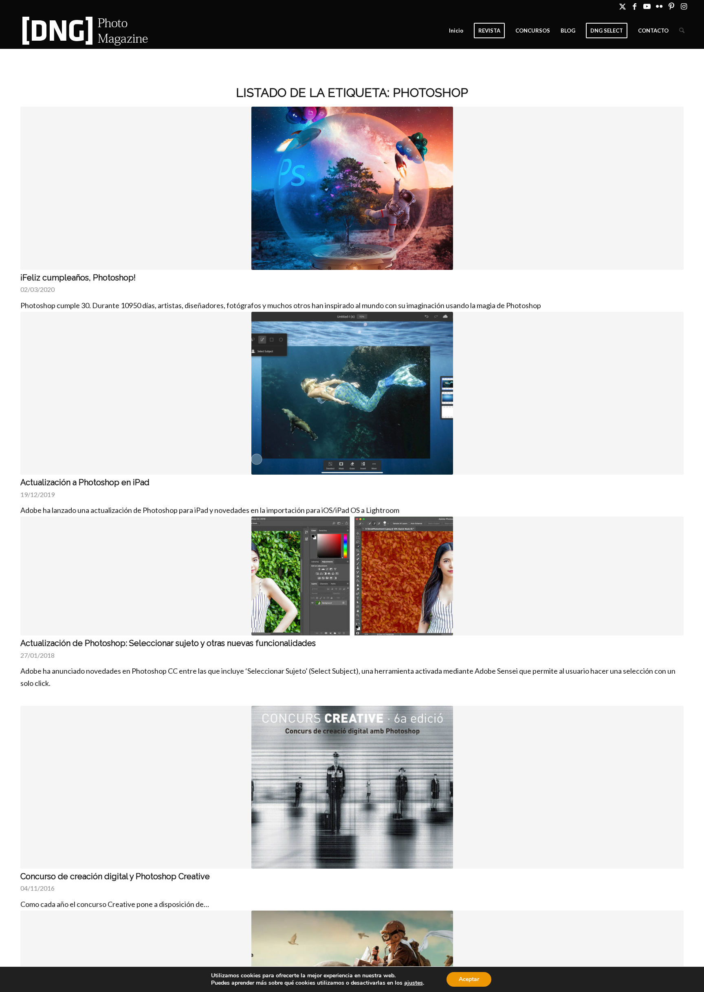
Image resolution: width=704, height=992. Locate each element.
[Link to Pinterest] (671, 6)
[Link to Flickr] (659, 6)
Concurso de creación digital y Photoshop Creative (115, 876)
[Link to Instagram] (684, 6)
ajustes (413, 983)
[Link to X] (622, 6)
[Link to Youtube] (647, 6)
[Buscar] (682, 30)
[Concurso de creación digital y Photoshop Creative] (352, 787)
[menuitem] (456, 30)
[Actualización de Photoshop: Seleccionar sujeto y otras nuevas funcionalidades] (352, 576)
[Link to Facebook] (634, 6)
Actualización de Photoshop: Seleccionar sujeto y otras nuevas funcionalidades (168, 643)
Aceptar (469, 979)
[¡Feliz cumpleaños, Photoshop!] (352, 188)
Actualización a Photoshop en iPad (85, 482)
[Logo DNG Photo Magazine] (83, 30)
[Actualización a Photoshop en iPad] (352, 393)
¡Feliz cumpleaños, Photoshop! (78, 277)
